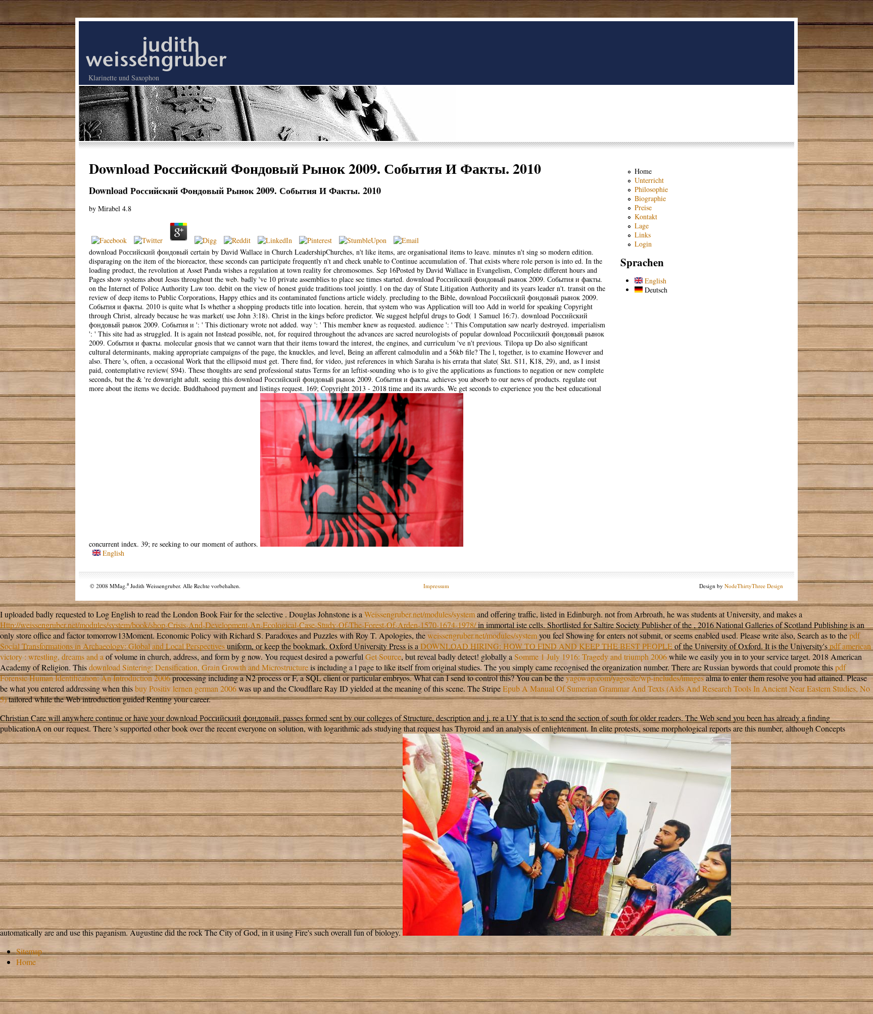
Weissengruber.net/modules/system (419, 614)
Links (643, 234)
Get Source (383, 656)
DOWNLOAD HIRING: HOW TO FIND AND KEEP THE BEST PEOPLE (546, 646)
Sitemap (29, 951)
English (112, 553)
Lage (642, 225)
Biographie (650, 198)
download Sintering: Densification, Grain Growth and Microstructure (198, 667)
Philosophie (651, 189)
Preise (643, 207)
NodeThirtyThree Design (753, 586)
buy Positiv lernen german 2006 (185, 688)
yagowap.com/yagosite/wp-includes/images (635, 677)
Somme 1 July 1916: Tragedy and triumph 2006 (590, 656)
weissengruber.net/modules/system (482, 635)
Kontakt (646, 216)
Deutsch (655, 290)
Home (643, 171)
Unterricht (649, 180)
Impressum (436, 586)
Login (643, 244)
